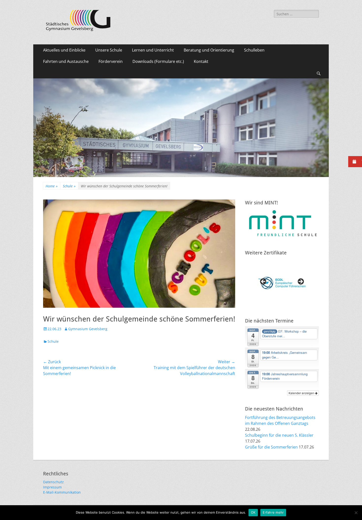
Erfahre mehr (273, 512)
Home (52, 186)
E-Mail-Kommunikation (62, 492)
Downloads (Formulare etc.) (158, 61)
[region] (282, 283)
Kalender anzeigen (302, 393)
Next (300, 282)
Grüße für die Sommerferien (271, 447)
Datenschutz (53, 482)
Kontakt (201, 61)
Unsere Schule (108, 50)
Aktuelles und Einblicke (64, 50)
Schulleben (254, 50)
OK (253, 512)
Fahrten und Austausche (66, 61)
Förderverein (111, 61)
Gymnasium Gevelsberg (87, 328)
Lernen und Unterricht (153, 50)
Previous (263, 282)
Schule (69, 186)
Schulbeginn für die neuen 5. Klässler (279, 435)
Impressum (52, 487)
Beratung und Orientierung (209, 50)
